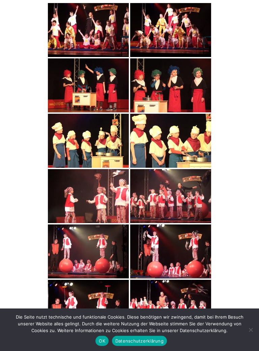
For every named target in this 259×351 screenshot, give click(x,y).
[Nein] (250, 329)
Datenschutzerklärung (139, 341)
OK (102, 341)
